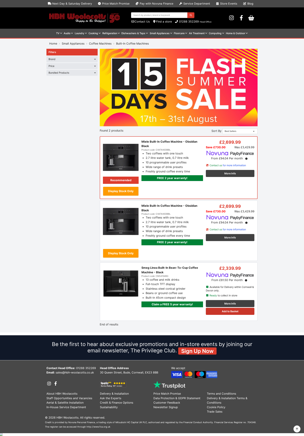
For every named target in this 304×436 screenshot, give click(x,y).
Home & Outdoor (235, 33)
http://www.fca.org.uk (98, 426)
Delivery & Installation (114, 393)
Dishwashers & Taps (133, 33)
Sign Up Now (197, 351)
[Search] (190, 15)
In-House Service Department (66, 407)
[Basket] (251, 17)
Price (51, 65)
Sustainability (109, 407)
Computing (215, 33)
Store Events (228, 3)
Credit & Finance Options (116, 402)
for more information (228, 165)
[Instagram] (231, 17)
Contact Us (142, 21)
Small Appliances (160, 33)
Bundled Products (59, 72)
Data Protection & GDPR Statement (176, 398)
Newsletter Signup (165, 407)
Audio (67, 33)
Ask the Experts (110, 398)
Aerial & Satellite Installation (65, 402)
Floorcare (179, 33)
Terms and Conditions (221, 393)
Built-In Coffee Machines (132, 43)
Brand (52, 59)
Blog (249, 3)
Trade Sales (214, 411)
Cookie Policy (216, 407)
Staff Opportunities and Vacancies (69, 398)
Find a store (164, 21)
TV (57, 33)
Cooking (93, 33)
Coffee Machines (100, 43)
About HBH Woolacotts (61, 393)
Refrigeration (109, 33)
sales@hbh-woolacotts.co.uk (75, 372)
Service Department (196, 3)
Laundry (79, 33)
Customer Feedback (166, 402)
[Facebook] (241, 17)
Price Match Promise (115, 3)
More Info (230, 173)
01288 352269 (188, 21)
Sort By (216, 131)
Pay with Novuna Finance (156, 3)
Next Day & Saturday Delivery (71, 3)
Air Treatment (197, 33)
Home (53, 43)
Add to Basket (230, 311)
